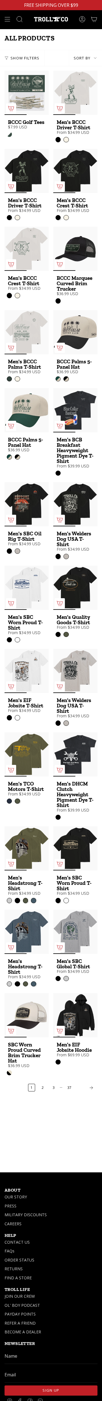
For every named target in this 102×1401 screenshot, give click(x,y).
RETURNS (14, 1268)
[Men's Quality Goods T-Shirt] (75, 588)
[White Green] (9, 134)
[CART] (94, 19)
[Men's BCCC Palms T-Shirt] (27, 332)
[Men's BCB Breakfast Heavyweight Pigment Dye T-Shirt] (75, 410)
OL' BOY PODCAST (22, 1305)
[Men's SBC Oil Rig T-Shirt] (27, 504)
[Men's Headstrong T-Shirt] (27, 848)
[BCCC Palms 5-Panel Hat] (75, 332)
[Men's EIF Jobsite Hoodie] (75, 1015)
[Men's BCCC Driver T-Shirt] (75, 93)
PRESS (10, 1206)
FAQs (9, 1251)
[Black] (58, 300)
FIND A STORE (18, 1277)
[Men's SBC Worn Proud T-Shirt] (27, 588)
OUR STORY (16, 1197)
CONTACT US (17, 1242)
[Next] (86, 1088)
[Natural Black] (9, 1072)
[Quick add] (11, 108)
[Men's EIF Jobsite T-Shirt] (27, 671)
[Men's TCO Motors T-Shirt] (27, 754)
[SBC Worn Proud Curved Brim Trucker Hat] (27, 1015)
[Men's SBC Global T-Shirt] (75, 932)
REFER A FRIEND (20, 1323)
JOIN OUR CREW (20, 1296)
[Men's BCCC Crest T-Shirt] (75, 171)
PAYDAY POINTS (20, 1314)
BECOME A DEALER (23, 1332)
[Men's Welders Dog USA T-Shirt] (75, 504)
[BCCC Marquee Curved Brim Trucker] (75, 249)
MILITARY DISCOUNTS (26, 1214)
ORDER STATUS (19, 1260)
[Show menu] (7, 19)
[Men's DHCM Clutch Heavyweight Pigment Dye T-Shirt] (75, 754)
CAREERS (13, 1223)
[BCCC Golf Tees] (27, 93)
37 (69, 1087)
